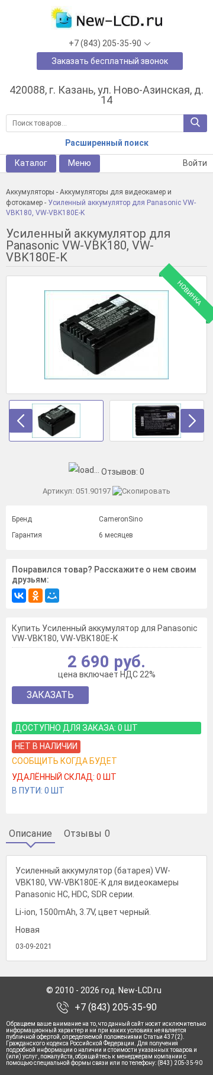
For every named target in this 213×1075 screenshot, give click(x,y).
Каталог (31, 163)
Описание (30, 833)
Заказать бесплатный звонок (109, 61)
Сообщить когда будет (64, 761)
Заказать (50, 694)
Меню (79, 163)
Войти (194, 163)
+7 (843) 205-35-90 (116, 1007)
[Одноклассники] (35, 595)
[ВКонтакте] (19, 595)
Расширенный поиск (107, 143)
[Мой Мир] (52, 595)
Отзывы (87, 833)
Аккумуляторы (30, 192)
